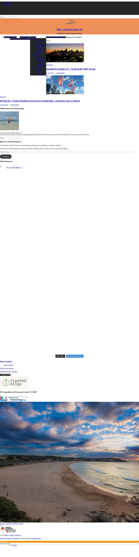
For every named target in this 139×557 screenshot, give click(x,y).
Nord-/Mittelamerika (40, 45)
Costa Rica (41, 51)
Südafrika (40, 40)
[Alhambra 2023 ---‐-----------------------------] (122, 196)
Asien (35, 42)
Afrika (36, 39)
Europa (36, 56)
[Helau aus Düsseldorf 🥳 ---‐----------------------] (52, 190)
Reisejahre (27, 39)
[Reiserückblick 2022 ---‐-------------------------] (17, 251)
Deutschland (41, 57)
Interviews (17, 39)
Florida (40, 47)
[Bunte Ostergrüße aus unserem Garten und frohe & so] (52, 289)
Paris (39, 73)
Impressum (7, 2)
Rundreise (3, 97)
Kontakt (6, 6)
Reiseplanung (50, 37)
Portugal (40, 62)
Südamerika (37, 52)
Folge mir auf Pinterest (7, 368)
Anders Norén (36, 538)
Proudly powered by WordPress (9, 538)
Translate (14, 545)
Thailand (40, 44)
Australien (37, 54)
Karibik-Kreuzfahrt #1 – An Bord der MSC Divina (71, 69)
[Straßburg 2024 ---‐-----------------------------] (87, 198)
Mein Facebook (6, 361)
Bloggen (63, 37)
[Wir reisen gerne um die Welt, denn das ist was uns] (17, 292)
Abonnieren (5, 156)
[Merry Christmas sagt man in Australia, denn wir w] (122, 236)
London (40, 71)
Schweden (41, 64)
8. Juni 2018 (50, 73)
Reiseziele (33, 37)
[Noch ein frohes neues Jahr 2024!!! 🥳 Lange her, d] (87, 254)
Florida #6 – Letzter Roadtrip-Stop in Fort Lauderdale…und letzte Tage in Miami (40, 101)
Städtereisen (37, 68)
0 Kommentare (60, 73)
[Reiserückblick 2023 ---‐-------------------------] (52, 250)
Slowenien (41, 66)
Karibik (40, 49)
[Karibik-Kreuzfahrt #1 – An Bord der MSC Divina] (65, 62)
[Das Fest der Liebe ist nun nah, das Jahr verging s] (17, 181)
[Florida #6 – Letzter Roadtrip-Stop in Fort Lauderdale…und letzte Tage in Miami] (65, 93)
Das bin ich (13, 37)
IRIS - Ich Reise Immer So (69, 29)
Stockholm (41, 74)
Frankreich (41, 61)
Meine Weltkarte (25, 37)
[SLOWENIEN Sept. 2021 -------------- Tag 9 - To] (87, 316)
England (40, 59)
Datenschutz (7, 4)
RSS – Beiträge (12, 371)
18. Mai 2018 (4, 105)
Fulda (39, 69)
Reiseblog (7, 37)
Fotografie (57, 37)
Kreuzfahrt (49, 65)
